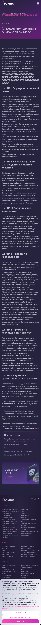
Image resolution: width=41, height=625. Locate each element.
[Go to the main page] (8, 3)
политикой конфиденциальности (19, 606)
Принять (20, 621)
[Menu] (37, 3)
